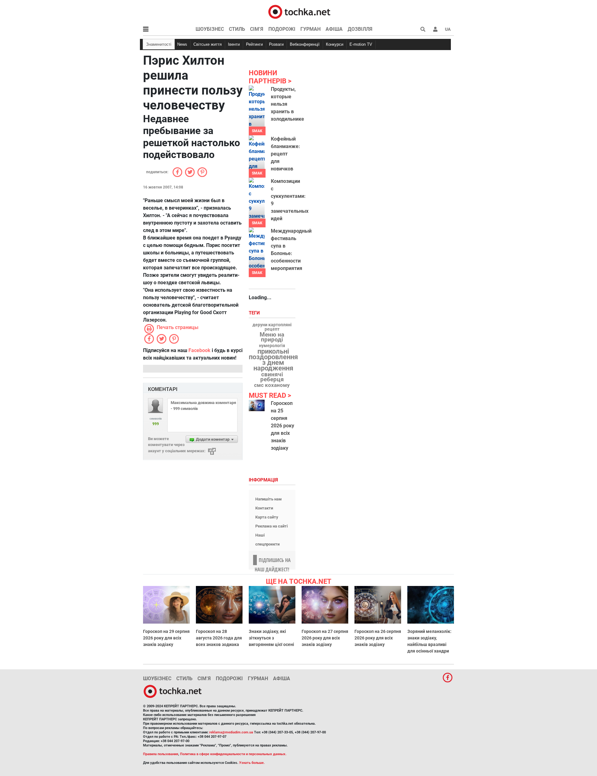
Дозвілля (360, 29)
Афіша (334, 29)
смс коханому (272, 385)
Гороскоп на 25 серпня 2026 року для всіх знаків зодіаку (282, 425)
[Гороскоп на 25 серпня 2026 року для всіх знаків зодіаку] (257, 405)
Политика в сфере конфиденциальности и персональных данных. (233, 754)
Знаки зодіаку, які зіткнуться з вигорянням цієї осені (271, 638)
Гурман (310, 29)
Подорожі (281, 29)
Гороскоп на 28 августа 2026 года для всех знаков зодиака (219, 638)
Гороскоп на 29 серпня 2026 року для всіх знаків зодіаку (166, 638)
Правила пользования (160, 754)
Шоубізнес (210, 29)
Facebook (199, 350)
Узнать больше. (252, 763)
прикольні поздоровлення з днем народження (273, 360)
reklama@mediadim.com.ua (231, 732)
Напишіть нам (268, 499)
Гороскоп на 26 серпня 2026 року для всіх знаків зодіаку (377, 638)
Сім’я (256, 29)
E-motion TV (360, 44)
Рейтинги (254, 44)
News (182, 44)
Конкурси (334, 44)
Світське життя (207, 44)
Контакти (264, 508)
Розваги (276, 44)
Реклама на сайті (271, 526)
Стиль (237, 29)
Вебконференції (305, 44)
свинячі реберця (272, 377)
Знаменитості (158, 44)
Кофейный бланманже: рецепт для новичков (285, 154)
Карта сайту (266, 517)
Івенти (234, 44)
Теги (255, 313)
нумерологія (272, 346)
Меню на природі (272, 337)
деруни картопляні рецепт (272, 327)
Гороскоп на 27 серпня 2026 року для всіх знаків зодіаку (325, 638)
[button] (435, 29)
